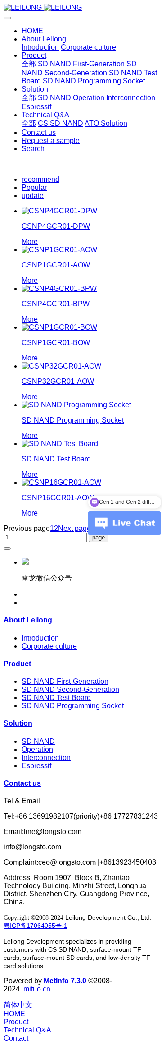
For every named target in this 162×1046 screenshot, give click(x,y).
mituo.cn (36, 989)
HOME (32, 31)
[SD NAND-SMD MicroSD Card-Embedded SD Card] (81, 8)
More (30, 241)
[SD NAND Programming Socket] (76, 405)
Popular (34, 187)
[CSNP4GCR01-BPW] (59, 288)
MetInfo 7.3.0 (65, 981)
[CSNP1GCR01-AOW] (59, 249)
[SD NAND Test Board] (60, 443)
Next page (74, 528)
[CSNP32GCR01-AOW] (61, 366)
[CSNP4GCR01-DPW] (59, 211)
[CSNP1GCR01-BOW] (59, 327)
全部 (29, 64)
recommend (40, 179)
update (33, 195)
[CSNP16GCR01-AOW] (61, 482)
